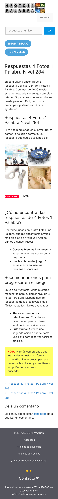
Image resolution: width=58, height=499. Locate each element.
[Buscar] (49, 31)
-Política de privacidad (29, 446)
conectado (40, 413)
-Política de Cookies (29, 453)
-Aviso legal (29, 439)
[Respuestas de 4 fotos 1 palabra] (25, 7)
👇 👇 (29, 471)
